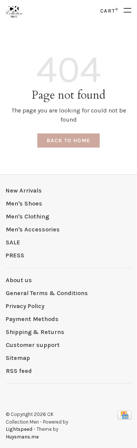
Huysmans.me (22, 437)
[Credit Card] (124, 417)
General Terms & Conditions (47, 293)
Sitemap (18, 357)
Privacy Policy (25, 306)
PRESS (15, 255)
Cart (109, 11)
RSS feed (19, 370)
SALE (13, 242)
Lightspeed (19, 429)
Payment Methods (32, 319)
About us (19, 280)
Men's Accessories (33, 229)
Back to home (69, 140)
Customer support (33, 344)
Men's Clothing (27, 216)
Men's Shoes (24, 203)
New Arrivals (24, 190)
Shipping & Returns (35, 332)
